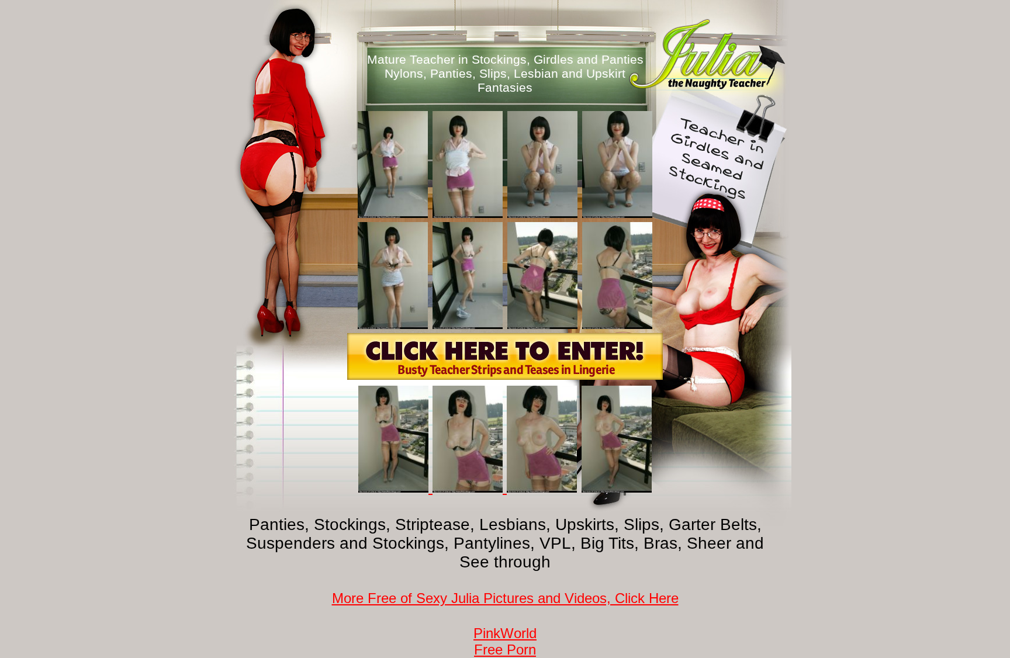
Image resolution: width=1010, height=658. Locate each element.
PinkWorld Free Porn (505, 641)
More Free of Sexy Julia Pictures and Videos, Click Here (505, 598)
